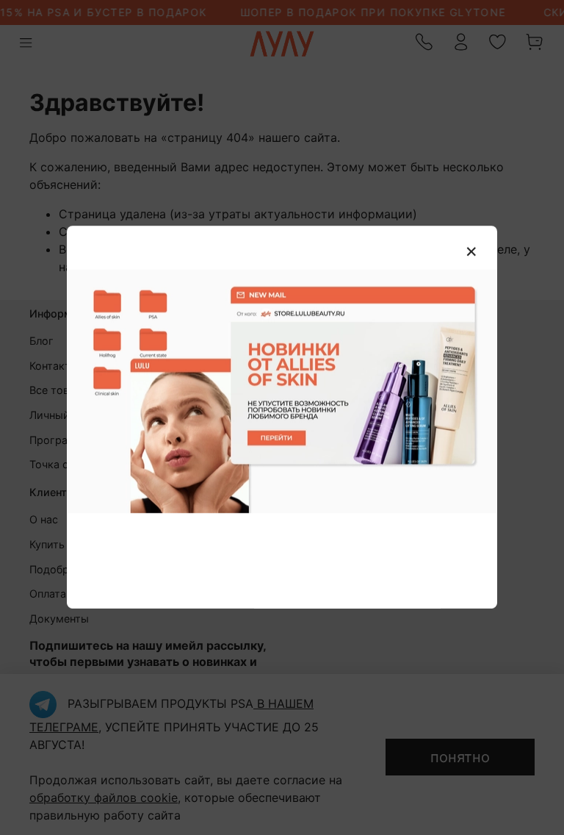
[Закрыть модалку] (471, 252)
